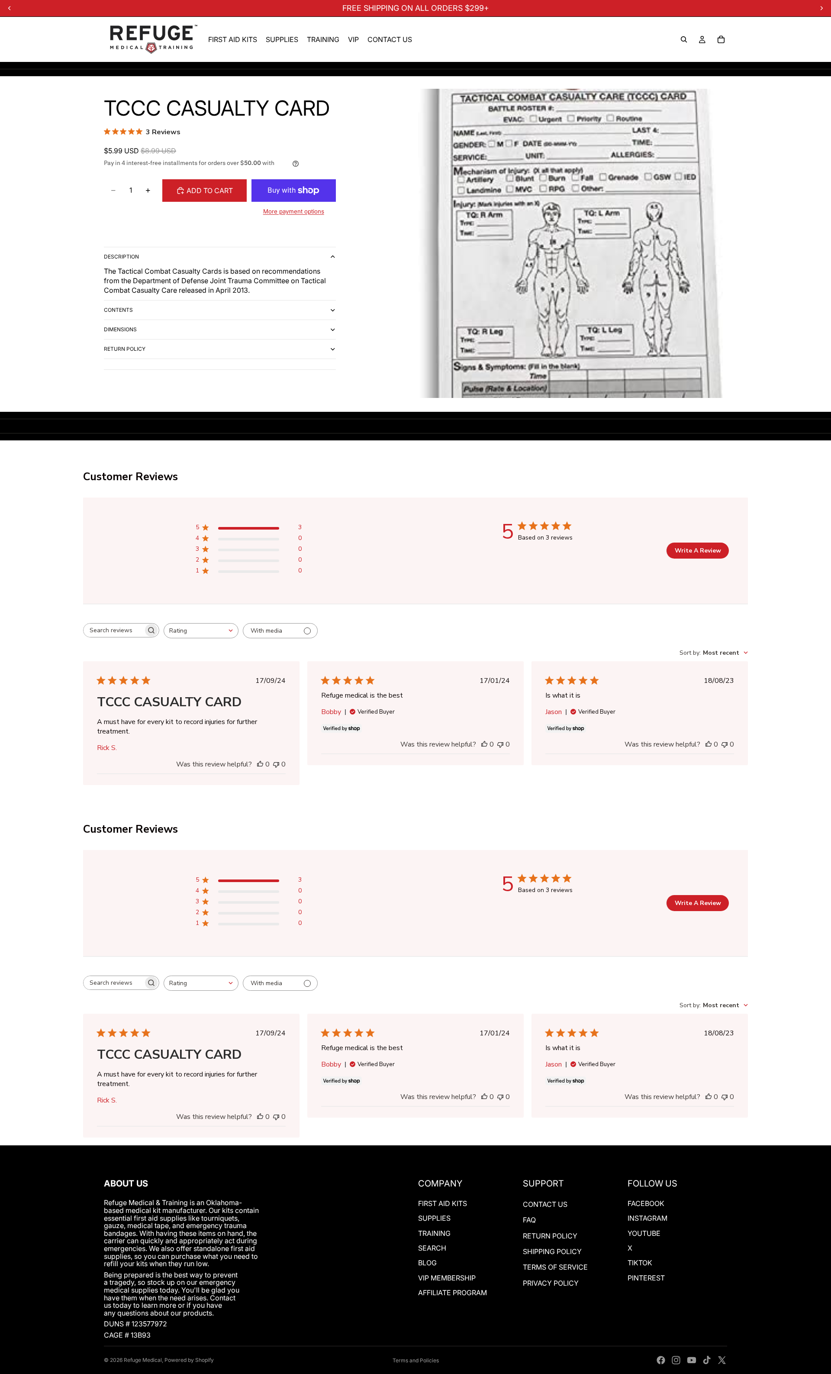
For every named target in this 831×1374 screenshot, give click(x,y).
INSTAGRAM (647, 1218)
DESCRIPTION (121, 256)
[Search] (683, 39)
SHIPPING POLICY (552, 1251)
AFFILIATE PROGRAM (452, 1292)
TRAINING (434, 1233)
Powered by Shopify (189, 1360)
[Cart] (721, 39)
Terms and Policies (416, 1360)
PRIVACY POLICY (551, 1283)
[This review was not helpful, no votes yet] (276, 764)
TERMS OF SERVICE (555, 1267)
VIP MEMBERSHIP (447, 1278)
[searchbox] (113, 630)
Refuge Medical (143, 1360)
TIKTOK (640, 1262)
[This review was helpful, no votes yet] (260, 764)
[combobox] (201, 630)
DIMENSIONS (120, 330)
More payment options (293, 211)
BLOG (427, 1262)
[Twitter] (722, 1360)
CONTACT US (545, 1204)
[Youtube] (691, 1360)
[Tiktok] (707, 1360)
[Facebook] (661, 1360)
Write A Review (698, 550)
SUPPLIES (434, 1218)
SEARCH (432, 1248)
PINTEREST (646, 1278)
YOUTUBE (644, 1233)
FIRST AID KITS (442, 1203)
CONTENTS (118, 310)
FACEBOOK (646, 1203)
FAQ (529, 1220)
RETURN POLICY (124, 349)
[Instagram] (676, 1360)
